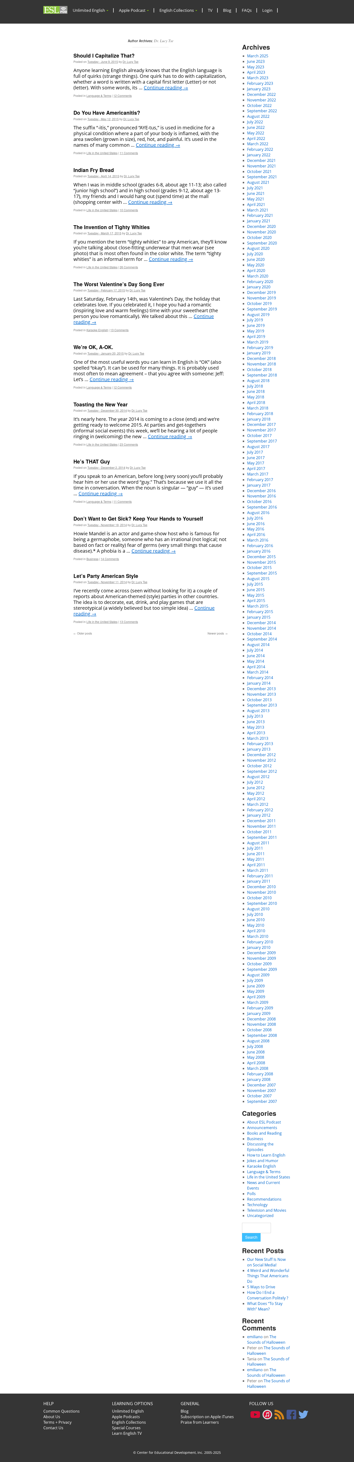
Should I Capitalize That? (104, 55)
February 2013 (260, 743)
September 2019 (262, 309)
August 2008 (258, 1041)
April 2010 (256, 930)
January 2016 (258, 551)
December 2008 (261, 1019)
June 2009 (256, 986)
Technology (257, 1204)
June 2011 (256, 853)
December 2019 (261, 292)
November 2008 (261, 1024)
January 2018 (258, 419)
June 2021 (256, 193)
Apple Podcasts (126, 1416)
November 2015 (261, 562)
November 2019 (261, 298)
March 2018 (257, 408)
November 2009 (261, 958)
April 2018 (256, 402)
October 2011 (259, 831)
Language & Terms (98, 95)
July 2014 (255, 650)
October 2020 (259, 237)
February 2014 (260, 677)
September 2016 (262, 507)
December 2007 (261, 1085)
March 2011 (257, 870)
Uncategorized (260, 1215)
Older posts (82, 633)
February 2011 (260, 876)
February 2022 (260, 149)
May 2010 (255, 925)
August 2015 (258, 578)
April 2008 (256, 1062)
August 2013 (258, 710)
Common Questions (61, 1411)
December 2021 (261, 160)
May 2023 (255, 67)
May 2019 (255, 331)
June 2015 (256, 589)
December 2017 (261, 424)
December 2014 (261, 622)
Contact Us (53, 1427)
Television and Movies (266, 1210)
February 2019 (260, 347)
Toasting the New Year (100, 404)
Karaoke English (97, 330)
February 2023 (260, 83)
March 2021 (257, 210)
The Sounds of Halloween (266, 1339)
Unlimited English (89, 10)
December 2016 (261, 490)
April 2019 (256, 336)
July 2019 (255, 320)
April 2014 (256, 666)
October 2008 (259, 1029)
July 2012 (255, 782)
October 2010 (259, 897)
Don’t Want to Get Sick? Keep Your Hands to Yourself (138, 518)
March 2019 (257, 342)
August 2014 (258, 644)
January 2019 (258, 353)
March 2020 (257, 276)
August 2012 (258, 776)
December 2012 (261, 754)
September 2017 (262, 441)
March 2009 (257, 1002)
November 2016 (261, 496)
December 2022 (261, 94)
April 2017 (256, 468)
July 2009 (255, 980)
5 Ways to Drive (261, 1287)
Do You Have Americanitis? (106, 112)
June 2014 (256, 655)
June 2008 (256, 1052)
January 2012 (258, 815)
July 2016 (255, 518)
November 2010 (261, 892)
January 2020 (258, 287)
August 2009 (258, 975)
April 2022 (256, 138)
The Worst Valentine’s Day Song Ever (118, 284)
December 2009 (261, 952)
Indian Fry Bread (93, 169)
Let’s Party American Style (105, 575)
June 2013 (256, 721)
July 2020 (255, 254)
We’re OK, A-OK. (93, 347)
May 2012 (255, 793)
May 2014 (255, 661)
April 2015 (256, 600)
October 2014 (259, 633)
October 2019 (259, 303)
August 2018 (258, 380)
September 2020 (262, 243)
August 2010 (258, 909)
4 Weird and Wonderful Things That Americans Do (268, 1276)
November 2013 (261, 694)
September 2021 (262, 176)
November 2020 (261, 232)
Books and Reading (264, 1133)
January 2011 (258, 881)
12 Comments (122, 95)
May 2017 (255, 463)
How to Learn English (266, 1155)
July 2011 (255, 848)
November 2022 (261, 100)
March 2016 (257, 540)
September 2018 (262, 375)
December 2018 (261, 358)
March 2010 (257, 936)
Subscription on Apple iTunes (207, 1416)
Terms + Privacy (57, 1422)
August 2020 (258, 248)
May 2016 (255, 529)
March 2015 (257, 606)
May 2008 (255, 1057)
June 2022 (256, 127)
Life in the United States (102, 153)
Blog (227, 10)
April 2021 (256, 204)
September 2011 (262, 837)
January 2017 (258, 485)
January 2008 (258, 1079)
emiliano (255, 1336)
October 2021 (259, 171)
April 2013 (256, 732)
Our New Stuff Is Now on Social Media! (266, 1262)
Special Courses (126, 1427)
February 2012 (260, 810)
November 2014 (261, 628)
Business (92, 559)
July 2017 (255, 452)
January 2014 (258, 683)
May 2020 (255, 265)
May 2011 (255, 859)
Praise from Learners (200, 1422)
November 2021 (261, 166)
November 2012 (261, 760)
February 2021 (260, 215)
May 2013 (255, 727)
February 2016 (260, 545)
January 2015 (258, 617)
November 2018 (261, 364)
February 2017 (260, 479)
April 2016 (256, 534)
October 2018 (259, 369)
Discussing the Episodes (260, 1146)
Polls (251, 1193)
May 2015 (255, 595)
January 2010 (258, 947)
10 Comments (129, 210)
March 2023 (257, 77)
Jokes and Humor (262, 1160)
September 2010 (262, 903)
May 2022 (255, 133)
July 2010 (255, 914)
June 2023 (256, 61)
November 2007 (261, 1090)
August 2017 (258, 446)
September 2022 (262, 110)
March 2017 (257, 474)
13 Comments (119, 330)
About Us (51, 1416)
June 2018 (256, 391)
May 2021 (255, 199)
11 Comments (129, 153)
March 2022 (257, 143)
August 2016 (258, 512)
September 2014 (262, 639)
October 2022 (259, 105)
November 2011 (261, 826)
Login (267, 10)
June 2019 (256, 325)
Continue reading (166, 87)
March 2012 (257, 804)
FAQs (247, 10)
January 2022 (258, 155)
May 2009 (255, 991)
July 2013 (255, 716)
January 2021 (258, 221)
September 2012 (262, 771)
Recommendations (264, 1199)
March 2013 (257, 738)
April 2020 (256, 270)
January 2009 (258, 1013)
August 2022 (258, 116)
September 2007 (262, 1101)
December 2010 (261, 886)
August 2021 (258, 182)
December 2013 (261, 688)
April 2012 (256, 798)
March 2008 (257, 1068)
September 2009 (262, 969)
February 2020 (260, 281)
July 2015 (255, 584)
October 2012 (259, 765)
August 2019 (258, 314)
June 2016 (256, 523)
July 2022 (255, 122)
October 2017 (259, 435)
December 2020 (261, 226)
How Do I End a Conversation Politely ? (267, 1295)
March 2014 (257, 672)
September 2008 (262, 1035)
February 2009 (260, 1008)
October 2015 (259, 567)
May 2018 (255, 397)
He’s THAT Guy (91, 461)
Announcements (262, 1127)
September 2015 (262, 573)
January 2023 (258, 89)
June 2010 (256, 919)
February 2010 (260, 942)
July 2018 (255, 386)
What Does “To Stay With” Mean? (264, 1306)
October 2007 (259, 1095)
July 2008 (255, 1046)
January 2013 (258, 749)
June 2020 (256, 259)
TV (210, 10)
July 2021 (255, 188)
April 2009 (256, 996)
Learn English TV (127, 1433)
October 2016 (259, 501)
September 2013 (262, 705)
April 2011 (256, 864)
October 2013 (259, 699)
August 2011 (258, 843)
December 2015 (261, 556)
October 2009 (259, 963)
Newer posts (218, 633)
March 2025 (257, 56)
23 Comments (129, 444)
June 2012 (256, 787)
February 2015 (260, 611)
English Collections (177, 10)
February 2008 (260, 1074)
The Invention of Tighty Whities (111, 227)
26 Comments (129, 267)
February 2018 (260, 413)
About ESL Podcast (264, 1122)
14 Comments (110, 559)
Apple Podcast (132, 10)
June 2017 (256, 457)
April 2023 (256, 72)
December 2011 (261, 820)
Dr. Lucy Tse (163, 40)
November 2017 (261, 430)
